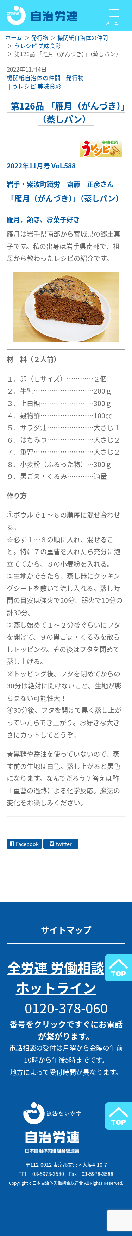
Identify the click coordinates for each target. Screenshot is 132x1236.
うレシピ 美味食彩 (36, 86)
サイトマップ (66, 929)
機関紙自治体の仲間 (34, 77)
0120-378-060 (66, 1008)
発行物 (75, 77)
